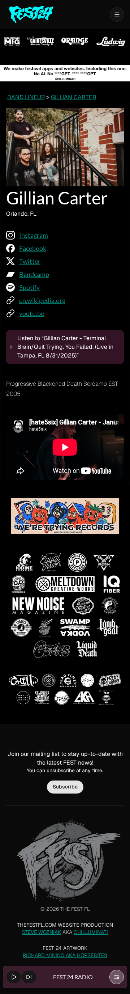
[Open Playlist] (116, 977)
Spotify (29, 287)
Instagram (33, 235)
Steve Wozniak (41, 932)
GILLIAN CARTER (73, 97)
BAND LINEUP (26, 97)
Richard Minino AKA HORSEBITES (65, 955)
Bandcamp (34, 274)
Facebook (32, 248)
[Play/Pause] (13, 977)
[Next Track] (28, 977)
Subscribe (65, 786)
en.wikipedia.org (42, 300)
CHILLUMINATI (91, 932)
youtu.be (31, 313)
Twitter (29, 261)
